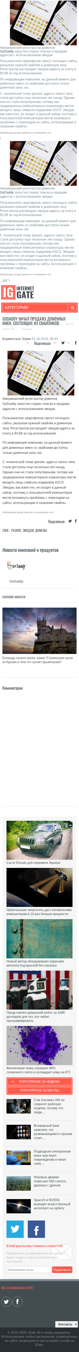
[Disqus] (39, 742)
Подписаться (62, 1269)
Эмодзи (28, 530)
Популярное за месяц (39, 1090)
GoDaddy (7, 51)
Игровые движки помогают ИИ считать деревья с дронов (50, 1181)
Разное (16, 530)
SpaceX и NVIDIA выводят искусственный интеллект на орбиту (52, 1204)
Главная (26, 329)
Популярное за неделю (39, 1081)
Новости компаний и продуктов (30, 550)
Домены (41, 530)
